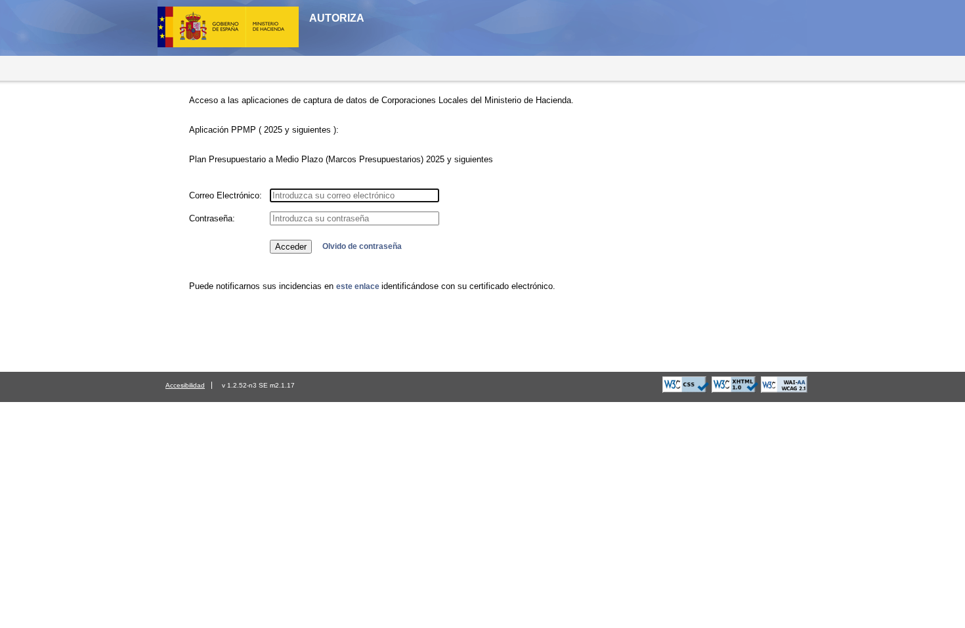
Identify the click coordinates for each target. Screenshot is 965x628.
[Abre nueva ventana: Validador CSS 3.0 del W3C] (685, 389)
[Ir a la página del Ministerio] (233, 49)
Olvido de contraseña (362, 246)
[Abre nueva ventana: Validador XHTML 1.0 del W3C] (735, 389)
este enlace (358, 286)
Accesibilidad (185, 385)
